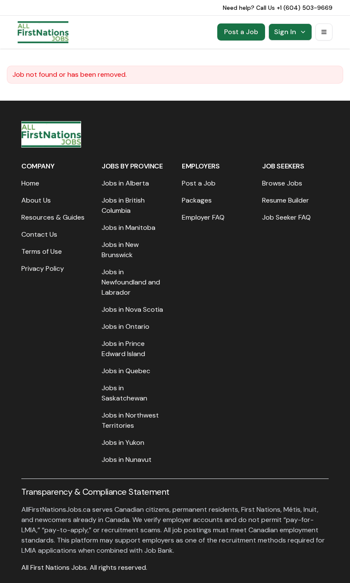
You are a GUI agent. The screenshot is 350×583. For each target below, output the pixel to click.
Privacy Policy (42, 268)
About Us (36, 200)
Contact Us (39, 234)
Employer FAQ (203, 217)
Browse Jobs (282, 183)
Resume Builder (285, 200)
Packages (197, 200)
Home (30, 183)
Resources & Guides (53, 217)
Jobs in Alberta (125, 183)
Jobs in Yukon (123, 442)
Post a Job (241, 31)
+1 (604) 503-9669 (304, 8)
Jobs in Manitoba (128, 227)
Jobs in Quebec (126, 370)
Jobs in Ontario (125, 326)
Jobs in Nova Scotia (132, 309)
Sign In (285, 31)
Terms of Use (41, 251)
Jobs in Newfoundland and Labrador (131, 282)
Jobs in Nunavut (127, 459)
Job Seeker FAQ (286, 217)
